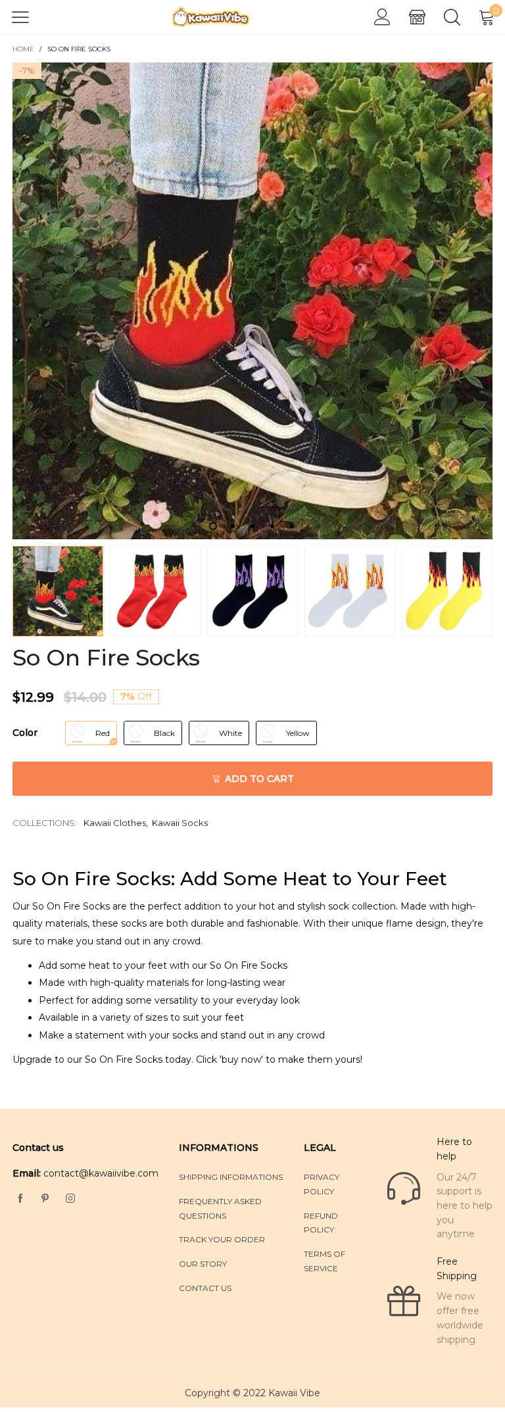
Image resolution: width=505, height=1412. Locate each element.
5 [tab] (292, 526)
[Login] (382, 17)
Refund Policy (321, 1223)
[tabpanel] (252, 300)
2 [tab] (232, 526)
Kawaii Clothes (115, 822)
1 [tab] (213, 526)
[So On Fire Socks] (252, 300)
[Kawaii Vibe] (211, 17)
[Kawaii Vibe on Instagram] (70, 1199)
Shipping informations (231, 1177)
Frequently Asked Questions (220, 1208)
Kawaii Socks (180, 822)
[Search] (452, 17)
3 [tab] (252, 526)
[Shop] (417, 17)
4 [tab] (272, 526)
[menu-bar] (28, 17)
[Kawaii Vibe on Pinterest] (45, 1199)
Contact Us (205, 1288)
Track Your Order (222, 1239)
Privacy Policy (321, 1184)
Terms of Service (324, 1261)
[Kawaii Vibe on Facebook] (20, 1199)
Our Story (203, 1264)
